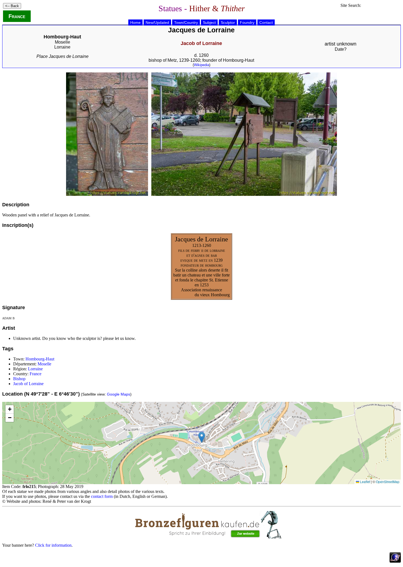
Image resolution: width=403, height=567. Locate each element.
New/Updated (157, 22)
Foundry (247, 22)
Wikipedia (201, 65)
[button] (201, 437)
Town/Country (186, 22)
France (16, 16)
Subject (209, 22)
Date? (341, 49)
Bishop (19, 378)
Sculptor (228, 22)
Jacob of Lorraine (28, 383)
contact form (102, 496)
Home (135, 22)
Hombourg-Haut (39, 359)
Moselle (62, 42)
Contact (266, 22)
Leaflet (364, 481)
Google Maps (118, 394)
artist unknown (340, 44)
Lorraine (62, 47)
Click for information (53, 545)
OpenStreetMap (387, 481)
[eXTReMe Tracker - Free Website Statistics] (395, 561)
